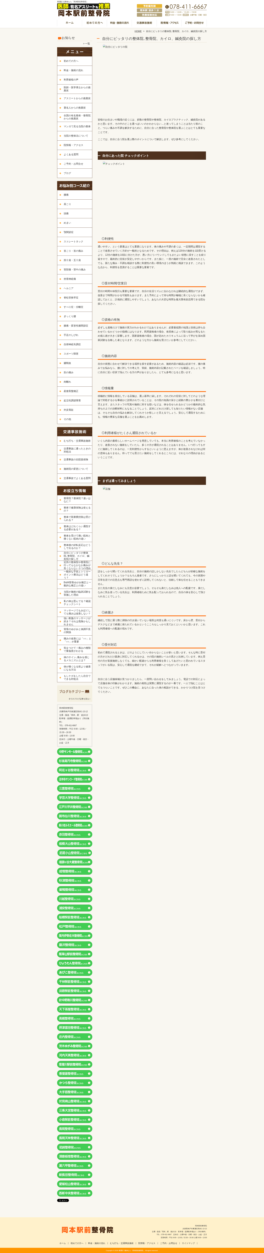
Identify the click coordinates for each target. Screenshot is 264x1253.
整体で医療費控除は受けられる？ (77, 518)
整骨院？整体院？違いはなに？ (77, 500)
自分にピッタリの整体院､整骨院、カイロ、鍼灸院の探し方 (76, 556)
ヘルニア (68, 288)
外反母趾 (68, 410)
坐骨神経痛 (70, 279)
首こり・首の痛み (73, 251)
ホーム (69, 23)
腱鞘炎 (67, 363)
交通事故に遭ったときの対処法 (77, 450)
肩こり (67, 204)
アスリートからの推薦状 (77, 98)
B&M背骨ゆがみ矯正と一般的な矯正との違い (77, 584)
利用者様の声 (71, 79)
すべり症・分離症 (73, 307)
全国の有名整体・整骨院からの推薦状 (77, 117)
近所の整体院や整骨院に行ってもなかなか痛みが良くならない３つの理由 (77, 565)
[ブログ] (75, 695)
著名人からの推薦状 (75, 107)
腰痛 (66, 194)
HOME (138, 31)
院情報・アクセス (169, 23)
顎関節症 (68, 232)
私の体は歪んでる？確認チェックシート (77, 602)
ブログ (67, 173)
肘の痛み (68, 372)
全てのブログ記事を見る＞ (80, 699)
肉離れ (67, 381)
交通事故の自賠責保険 (76, 459)
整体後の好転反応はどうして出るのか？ (77, 546)
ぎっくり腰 (70, 316)
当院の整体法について (76, 135)
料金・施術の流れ (119, 23)
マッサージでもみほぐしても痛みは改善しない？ (77, 612)
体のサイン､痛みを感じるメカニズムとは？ (76, 659)
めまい (67, 223)
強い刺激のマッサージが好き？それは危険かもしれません (77, 621)
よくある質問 (71, 154)
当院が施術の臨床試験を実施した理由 (77, 593)
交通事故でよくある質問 (77, 478)
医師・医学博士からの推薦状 (77, 89)
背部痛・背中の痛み (75, 269)
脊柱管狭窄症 (71, 297)
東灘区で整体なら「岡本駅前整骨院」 (132, 1250)
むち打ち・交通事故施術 (144, 23)
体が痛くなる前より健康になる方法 (77, 668)
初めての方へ (94, 23)
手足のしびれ (71, 335)
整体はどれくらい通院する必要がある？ (77, 528)
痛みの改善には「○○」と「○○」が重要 (77, 640)
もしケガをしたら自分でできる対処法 (77, 677)
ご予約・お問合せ (194, 23)
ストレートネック (73, 241)
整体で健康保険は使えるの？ (77, 509)
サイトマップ (188, 1243)
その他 (67, 419)
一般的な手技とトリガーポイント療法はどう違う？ (77, 574)
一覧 (87, 43)
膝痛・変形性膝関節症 (76, 325)
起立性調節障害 (72, 400)
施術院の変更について (76, 469)
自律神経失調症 (72, 344)
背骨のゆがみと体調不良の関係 (77, 631)
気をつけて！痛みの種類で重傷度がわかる (77, 649)
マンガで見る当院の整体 (77, 126)
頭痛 (66, 213)
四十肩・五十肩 (72, 260)
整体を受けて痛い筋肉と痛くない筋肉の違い (77, 537)
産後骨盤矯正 (71, 391)
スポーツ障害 (71, 353)
